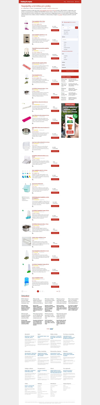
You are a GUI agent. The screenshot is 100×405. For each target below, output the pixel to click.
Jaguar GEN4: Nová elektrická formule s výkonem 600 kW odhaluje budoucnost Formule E (69, 374)
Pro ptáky (44, 8)
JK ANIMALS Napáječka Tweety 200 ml (40, 264)
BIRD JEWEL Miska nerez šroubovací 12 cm (40, 128)
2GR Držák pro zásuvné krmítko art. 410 (40, 102)
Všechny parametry (70, 70)
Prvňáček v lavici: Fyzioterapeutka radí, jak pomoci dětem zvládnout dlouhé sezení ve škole (69, 344)
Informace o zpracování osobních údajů (45, 403)
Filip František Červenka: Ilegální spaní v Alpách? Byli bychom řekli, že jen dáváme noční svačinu (30, 374)
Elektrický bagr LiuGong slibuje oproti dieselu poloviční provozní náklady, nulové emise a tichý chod (43, 364)
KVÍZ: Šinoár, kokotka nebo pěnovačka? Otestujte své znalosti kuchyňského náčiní (69, 358)
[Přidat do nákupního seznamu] (32, 30)
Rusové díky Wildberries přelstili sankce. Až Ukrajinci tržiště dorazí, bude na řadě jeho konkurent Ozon (38, 308)
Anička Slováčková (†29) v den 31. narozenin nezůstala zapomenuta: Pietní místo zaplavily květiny (55, 346)
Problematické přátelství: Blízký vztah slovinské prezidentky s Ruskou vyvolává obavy (30, 342)
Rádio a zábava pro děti (66, 387)
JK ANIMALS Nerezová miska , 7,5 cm (40, 224)
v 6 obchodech (55, 203)
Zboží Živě (39, 386)
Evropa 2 (64, 390)
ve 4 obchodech (55, 67)
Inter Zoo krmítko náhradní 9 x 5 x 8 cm (40, 142)
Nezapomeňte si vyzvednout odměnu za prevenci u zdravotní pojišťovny (56, 379)
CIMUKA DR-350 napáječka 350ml (39, 62)
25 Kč (55, 10)
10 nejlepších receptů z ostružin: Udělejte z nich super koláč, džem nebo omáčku (69, 361)
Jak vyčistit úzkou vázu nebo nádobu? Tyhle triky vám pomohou (73, 84)
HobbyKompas (40, 392)
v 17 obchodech (55, 40)
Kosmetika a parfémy (53, 391)
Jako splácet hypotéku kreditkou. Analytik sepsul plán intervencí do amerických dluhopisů (55, 357)
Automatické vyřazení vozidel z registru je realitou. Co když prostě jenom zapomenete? (30, 361)
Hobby (31, 8)
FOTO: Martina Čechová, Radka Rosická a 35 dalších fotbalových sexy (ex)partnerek (25, 308)
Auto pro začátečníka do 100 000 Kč (43, 393)
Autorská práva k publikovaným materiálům (51, 402)
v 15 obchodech (55, 134)
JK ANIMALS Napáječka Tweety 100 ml (40, 210)
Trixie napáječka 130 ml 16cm (46, 10)
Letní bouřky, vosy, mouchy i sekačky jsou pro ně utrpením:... (73, 94)
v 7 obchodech (55, 120)
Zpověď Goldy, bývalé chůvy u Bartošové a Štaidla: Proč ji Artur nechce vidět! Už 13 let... (61, 322)
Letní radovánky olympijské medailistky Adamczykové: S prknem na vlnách (44, 344)
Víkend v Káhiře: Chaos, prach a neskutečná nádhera (29, 376)
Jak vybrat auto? (40, 397)
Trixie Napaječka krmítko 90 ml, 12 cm (40, 250)
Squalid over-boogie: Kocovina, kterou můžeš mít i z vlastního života (43, 379)
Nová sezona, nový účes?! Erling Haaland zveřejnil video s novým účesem (30, 389)
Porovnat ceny (55, 30)
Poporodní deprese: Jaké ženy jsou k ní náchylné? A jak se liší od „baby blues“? (56, 375)
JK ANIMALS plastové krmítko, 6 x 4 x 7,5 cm (40, 156)
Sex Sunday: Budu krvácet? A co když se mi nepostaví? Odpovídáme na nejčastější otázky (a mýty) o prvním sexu (44, 374)
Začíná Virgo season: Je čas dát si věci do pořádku (43, 377)
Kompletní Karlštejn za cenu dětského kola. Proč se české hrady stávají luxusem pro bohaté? (38, 322)
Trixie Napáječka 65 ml (37, 75)
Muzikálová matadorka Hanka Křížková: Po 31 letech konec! (31, 394)
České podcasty (65, 386)
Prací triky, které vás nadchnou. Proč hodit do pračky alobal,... (73, 80)
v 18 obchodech (55, 27)
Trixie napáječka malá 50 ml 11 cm (39, 34)
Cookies (53, 403)
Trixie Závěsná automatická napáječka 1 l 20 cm (40, 49)
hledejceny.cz (40, 385)
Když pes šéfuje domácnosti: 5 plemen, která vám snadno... (73, 89)
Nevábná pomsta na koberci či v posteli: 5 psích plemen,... (73, 98)
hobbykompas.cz (26, 8)
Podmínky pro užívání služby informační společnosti (67, 402)
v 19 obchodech (55, 176)
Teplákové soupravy (53, 392)
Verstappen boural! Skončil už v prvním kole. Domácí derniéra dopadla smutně (43, 339)
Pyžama (51, 390)
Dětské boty (52, 393)
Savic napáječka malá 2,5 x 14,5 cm (39, 170)
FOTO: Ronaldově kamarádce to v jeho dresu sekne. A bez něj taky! (50, 322)
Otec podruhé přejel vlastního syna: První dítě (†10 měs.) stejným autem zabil (30, 345)
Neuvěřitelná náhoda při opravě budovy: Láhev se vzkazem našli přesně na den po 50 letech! (31, 340)
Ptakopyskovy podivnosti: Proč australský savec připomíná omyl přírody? (68, 379)
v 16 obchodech (55, 189)
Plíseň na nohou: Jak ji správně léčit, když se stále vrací (55, 377)
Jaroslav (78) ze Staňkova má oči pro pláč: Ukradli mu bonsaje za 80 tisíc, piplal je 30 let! (55, 341)
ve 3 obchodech (55, 216)
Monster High (52, 386)
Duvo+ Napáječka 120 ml (37, 277)
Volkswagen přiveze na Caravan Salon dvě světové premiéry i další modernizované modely (30, 357)
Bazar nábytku (52, 396)
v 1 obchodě (55, 94)
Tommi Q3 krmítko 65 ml (37, 183)
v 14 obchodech (55, 55)
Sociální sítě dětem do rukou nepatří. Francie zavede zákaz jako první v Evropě (43, 358)
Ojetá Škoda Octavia (41, 396)
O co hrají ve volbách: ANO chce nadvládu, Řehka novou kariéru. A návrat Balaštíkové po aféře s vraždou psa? (73, 308)
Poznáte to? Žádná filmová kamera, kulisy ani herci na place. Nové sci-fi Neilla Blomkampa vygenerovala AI (50, 308)
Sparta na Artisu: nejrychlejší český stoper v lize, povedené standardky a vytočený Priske (62, 308)
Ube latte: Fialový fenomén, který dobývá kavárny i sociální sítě (68, 363)
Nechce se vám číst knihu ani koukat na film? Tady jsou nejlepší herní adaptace (69, 376)
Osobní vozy (39, 387)
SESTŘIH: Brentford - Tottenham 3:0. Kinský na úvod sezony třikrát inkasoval (31, 392)
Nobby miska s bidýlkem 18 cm (39, 237)
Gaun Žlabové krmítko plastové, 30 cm (40, 115)
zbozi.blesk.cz (40, 390)
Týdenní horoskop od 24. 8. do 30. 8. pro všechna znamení (68, 342)
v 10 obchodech (55, 283)
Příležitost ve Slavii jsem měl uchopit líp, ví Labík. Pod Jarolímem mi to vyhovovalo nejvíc (43, 342)
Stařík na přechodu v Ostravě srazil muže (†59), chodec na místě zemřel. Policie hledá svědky (55, 344)
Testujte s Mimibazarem (53, 385)
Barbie (51, 387)
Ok (76, 27)
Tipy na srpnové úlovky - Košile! (68, 340)
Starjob (64, 385)
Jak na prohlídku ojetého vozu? (42, 391)
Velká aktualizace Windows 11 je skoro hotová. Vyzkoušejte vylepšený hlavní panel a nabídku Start (43, 361)
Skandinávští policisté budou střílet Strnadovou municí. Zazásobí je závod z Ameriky (56, 360)
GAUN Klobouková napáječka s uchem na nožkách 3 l (40, 197)
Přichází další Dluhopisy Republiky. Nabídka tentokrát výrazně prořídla (26, 322)
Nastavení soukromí (58, 403)
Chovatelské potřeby (37, 8)
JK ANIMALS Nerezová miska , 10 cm (40, 88)
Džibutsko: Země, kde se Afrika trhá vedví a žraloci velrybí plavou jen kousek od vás (30, 379)
